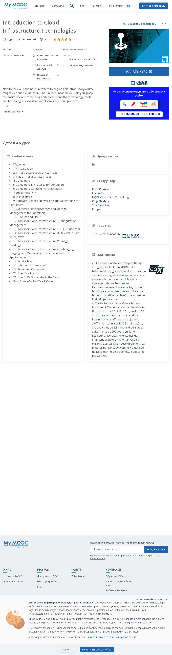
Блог (39, 586)
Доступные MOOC (47, 576)
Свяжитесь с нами (13, 581)
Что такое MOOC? (13, 576)
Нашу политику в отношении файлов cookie (111, 637)
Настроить (67, 649)
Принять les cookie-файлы (97, 649)
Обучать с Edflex (115, 576)
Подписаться (156, 549)
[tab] (39, 6)
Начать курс (136, 71)
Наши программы (47, 581)
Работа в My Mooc (116, 590)
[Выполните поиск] (72, 6)
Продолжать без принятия (150, 599)
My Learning (115, 5)
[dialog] (86, 625)
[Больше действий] (164, 23)
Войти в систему (153, 6)
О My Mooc (78, 576)
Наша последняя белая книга (119, 583)
